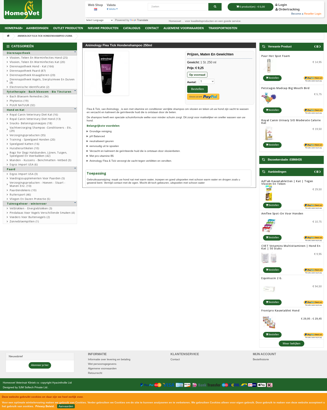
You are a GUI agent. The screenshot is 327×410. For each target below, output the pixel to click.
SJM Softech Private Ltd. (33, 387)
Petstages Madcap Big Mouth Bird (285, 56)
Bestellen (197, 89)
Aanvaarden (66, 406)
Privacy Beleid (44, 406)
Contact (175, 359)
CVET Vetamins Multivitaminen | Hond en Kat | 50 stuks (290, 215)
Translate (142, 20)
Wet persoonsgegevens (102, 363)
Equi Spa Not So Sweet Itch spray (284, 123)
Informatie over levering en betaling (109, 359)
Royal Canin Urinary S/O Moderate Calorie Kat (291, 89)
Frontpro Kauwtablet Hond (280, 278)
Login (282, 5)
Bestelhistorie (261, 359)
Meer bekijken (291, 343)
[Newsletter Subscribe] (40, 365)
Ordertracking (289, 9)
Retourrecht (95, 372)
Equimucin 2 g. (271, 246)
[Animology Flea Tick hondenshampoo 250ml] (106, 73)
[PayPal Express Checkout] (203, 97)
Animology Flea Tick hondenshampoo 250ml (45, 36)
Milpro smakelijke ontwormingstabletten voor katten (290, 312)
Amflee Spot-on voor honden (282, 181)
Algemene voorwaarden (102, 368)
